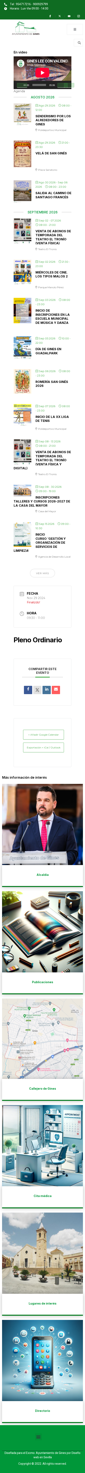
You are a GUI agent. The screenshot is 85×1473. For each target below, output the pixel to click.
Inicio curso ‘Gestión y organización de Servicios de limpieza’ (40, 543)
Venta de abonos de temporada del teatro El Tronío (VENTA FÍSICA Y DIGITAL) (42, 460)
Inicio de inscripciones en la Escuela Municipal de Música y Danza (52, 317)
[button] (38, 1436)
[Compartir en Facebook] (28, 690)
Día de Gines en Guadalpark (48, 351)
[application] (42, 72)
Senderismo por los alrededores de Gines (53, 120)
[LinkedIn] (46, 690)
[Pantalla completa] (69, 85)
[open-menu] (75, 29)
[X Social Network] (37, 690)
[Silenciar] (62, 85)
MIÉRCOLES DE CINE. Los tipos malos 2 (51, 274)
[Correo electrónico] (56, 690)
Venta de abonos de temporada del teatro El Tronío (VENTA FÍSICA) (53, 237)
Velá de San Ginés (51, 153)
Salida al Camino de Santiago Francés (53, 195)
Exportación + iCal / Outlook (43, 747)
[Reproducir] (22, 85)
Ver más (42, 573)
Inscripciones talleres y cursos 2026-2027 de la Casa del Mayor (42, 501)
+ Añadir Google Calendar (43, 734)
